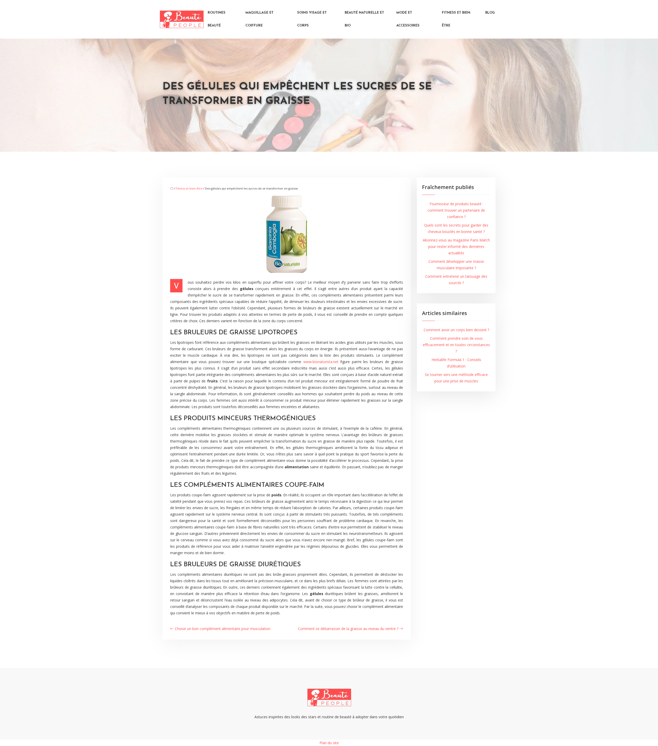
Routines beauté (216, 19)
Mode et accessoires (407, 19)
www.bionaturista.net (321, 361)
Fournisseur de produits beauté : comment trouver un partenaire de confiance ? (456, 210)
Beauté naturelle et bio (364, 19)
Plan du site (329, 742)
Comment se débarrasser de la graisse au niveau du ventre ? (348, 628)
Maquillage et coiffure (259, 19)
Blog (490, 12)
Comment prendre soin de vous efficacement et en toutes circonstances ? (456, 345)
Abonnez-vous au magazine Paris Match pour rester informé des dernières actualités (456, 246)
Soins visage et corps (312, 19)
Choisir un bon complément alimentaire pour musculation (222, 628)
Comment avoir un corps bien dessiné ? (456, 329)
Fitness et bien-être (456, 19)
